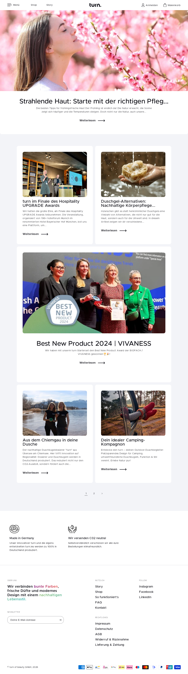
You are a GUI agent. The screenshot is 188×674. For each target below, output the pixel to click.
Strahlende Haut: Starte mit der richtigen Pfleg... (94, 101)
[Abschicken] (60, 620)
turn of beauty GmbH (20, 667)
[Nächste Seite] (102, 493)
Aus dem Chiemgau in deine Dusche (50, 442)
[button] (14, 5)
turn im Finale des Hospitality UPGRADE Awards (51, 203)
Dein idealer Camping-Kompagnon (123, 442)
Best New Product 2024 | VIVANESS (94, 343)
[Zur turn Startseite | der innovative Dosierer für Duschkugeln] (95, 5)
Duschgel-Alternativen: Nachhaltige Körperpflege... (128, 203)
